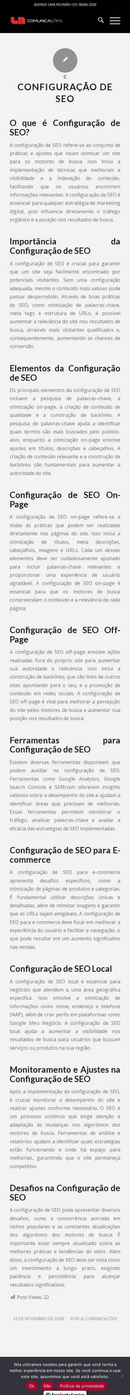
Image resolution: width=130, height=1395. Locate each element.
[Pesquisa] (98, 21)
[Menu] (112, 21)
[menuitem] (98, 21)
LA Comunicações (98, 1318)
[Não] (122, 1376)
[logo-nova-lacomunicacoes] (54, 21)
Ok (31, 1385)
